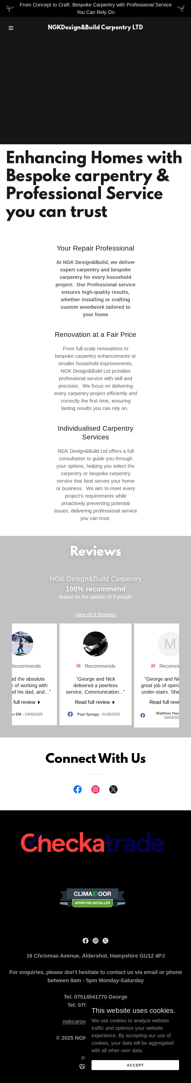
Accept (135, 1065)
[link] (95, 27)
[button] (19, 28)
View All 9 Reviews (95, 614)
